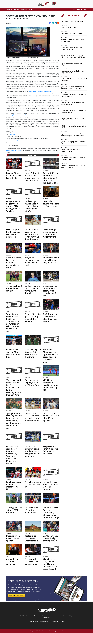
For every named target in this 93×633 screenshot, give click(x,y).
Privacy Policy (44, 621)
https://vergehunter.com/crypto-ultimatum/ (40, 91)
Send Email (12, 134)
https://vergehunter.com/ (18, 140)
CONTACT (31, 9)
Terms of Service (33, 621)
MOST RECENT (15, 9)
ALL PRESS (24, 9)
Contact (62, 621)
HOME (8, 9)
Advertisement (54, 621)
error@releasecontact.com (13, 150)
